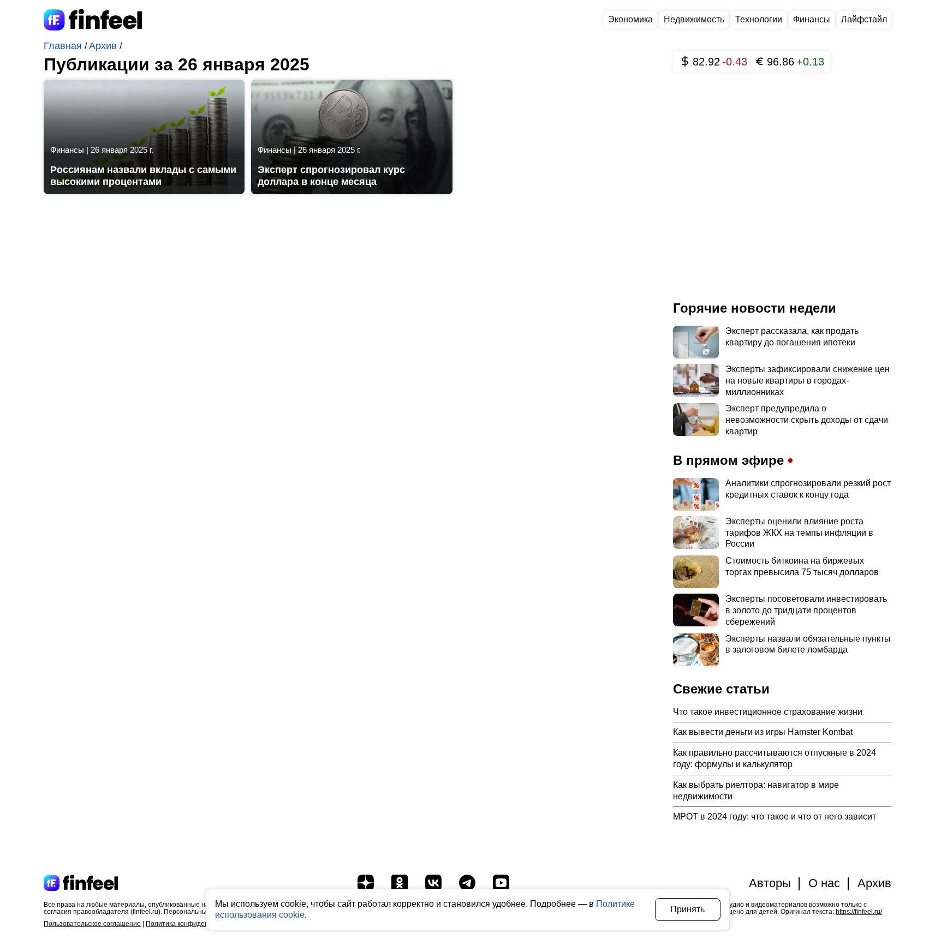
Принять (687, 909)
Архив (104, 45)
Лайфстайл (864, 19)
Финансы (811, 19)
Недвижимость (694, 19)
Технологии (758, 19)
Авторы (770, 883)
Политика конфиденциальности (195, 924)
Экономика (630, 19)
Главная (64, 45)
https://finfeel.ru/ (859, 912)
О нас (824, 883)
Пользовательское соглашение (92, 924)
